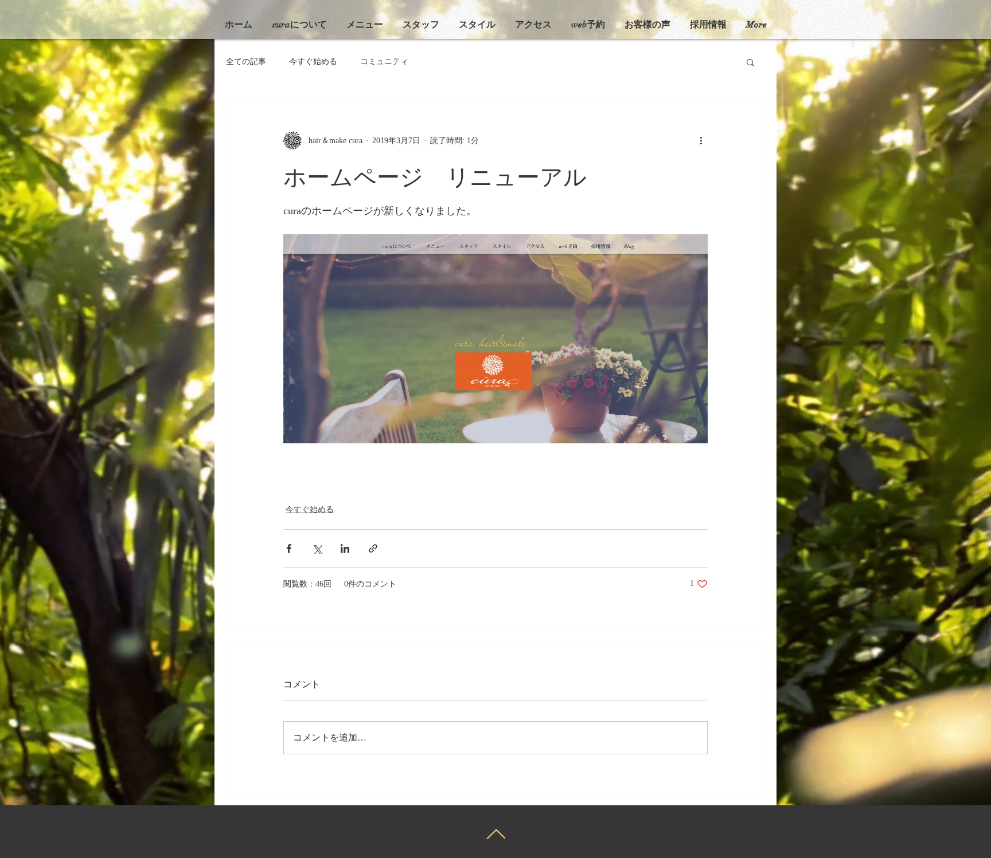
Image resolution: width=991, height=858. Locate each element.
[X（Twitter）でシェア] (316, 548)
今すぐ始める (313, 61)
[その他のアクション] (701, 140)
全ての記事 (246, 61)
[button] (750, 61)
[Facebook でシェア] (288, 548)
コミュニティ (384, 61)
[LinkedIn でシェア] (345, 548)
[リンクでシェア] (373, 548)
